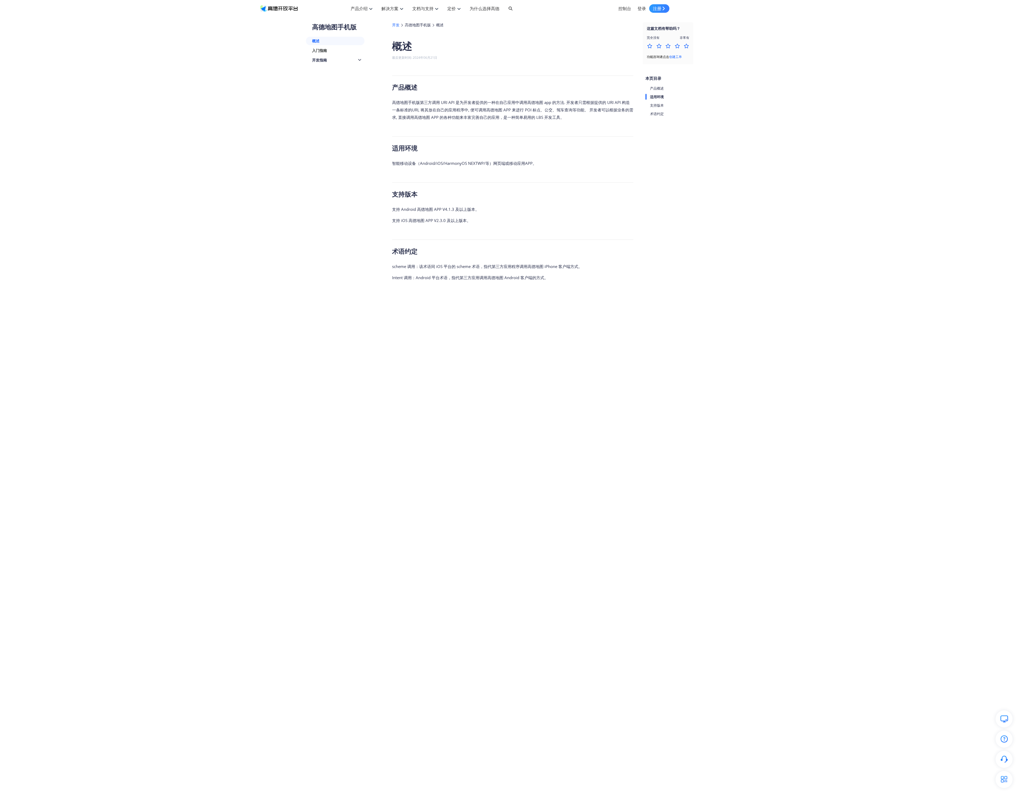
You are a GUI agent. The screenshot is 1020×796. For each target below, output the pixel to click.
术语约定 (657, 113)
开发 (396, 24)
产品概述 (657, 88)
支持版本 (657, 105)
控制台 (624, 8)
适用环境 (657, 96)
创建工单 (675, 57)
